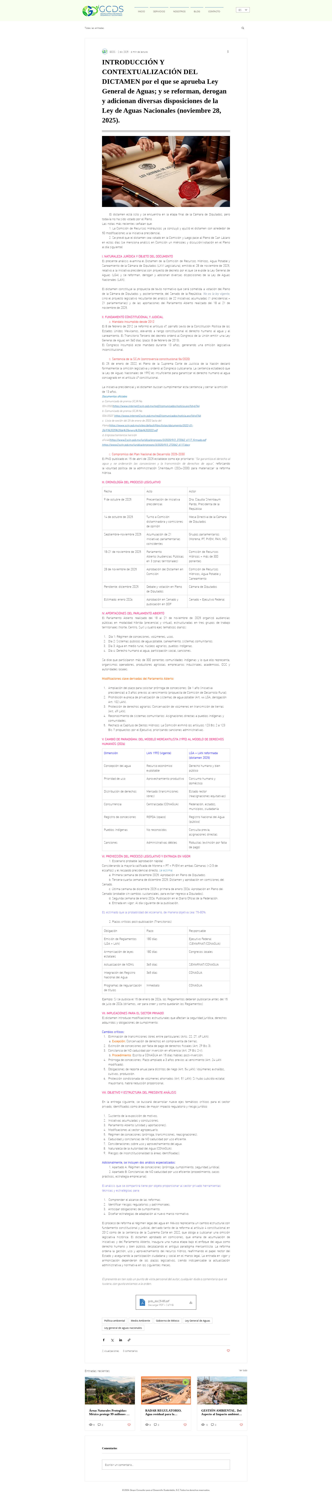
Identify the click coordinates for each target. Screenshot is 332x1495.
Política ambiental (114, 1320)
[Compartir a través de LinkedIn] (120, 1340)
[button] (243, 27)
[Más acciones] (228, 51)
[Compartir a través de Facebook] (103, 1340)
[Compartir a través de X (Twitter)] (112, 1340)
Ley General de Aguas (197, 1320)
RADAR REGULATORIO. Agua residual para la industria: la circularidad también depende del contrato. (165, 1412)
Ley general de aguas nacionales (123, 1328)
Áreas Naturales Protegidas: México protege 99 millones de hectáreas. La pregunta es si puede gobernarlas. (109, 1412)
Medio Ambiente (140, 1320)
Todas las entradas (94, 28)
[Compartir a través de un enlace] (129, 1340)
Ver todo (243, 1370)
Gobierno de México (167, 1320)
